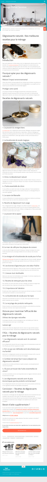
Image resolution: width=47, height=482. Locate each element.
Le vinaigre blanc (6, 130)
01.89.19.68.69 (14, 415)
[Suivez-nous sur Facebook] (33, 469)
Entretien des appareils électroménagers (24, 28)
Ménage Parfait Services (14, 7)
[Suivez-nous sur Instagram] (35, 469)
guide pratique (36, 436)
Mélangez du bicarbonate (7, 259)
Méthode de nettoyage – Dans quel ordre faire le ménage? (20, 453)
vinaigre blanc (35, 205)
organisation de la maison (19, 438)
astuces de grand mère (10, 436)
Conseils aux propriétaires (29, 436)
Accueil (2, 1)
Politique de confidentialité (11, 1)
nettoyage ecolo (13, 438)
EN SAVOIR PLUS (22, 430)
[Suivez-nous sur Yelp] (41, 469)
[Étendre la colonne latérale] (44, 29)
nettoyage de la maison (6, 438)
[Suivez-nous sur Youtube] (39, 469)
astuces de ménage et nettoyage (19, 436)
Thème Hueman (16, 474)
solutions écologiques (13, 65)
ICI (14, 420)
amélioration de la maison (8, 28)
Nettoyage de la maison (14, 30)
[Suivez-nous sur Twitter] (37, 469)
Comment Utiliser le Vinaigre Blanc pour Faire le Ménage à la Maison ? (34, 453)
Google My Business (14, 422)
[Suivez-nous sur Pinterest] (44, 469)
